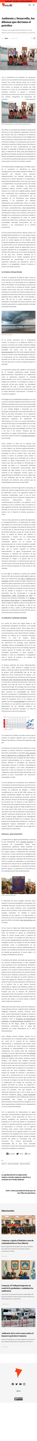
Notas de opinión (13, 1163)
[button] (34, 4)
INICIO (18, 1391)
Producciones (25, 1163)
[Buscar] (30, 4)
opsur (6, 38)
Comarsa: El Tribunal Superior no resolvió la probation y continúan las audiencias (17, 1288)
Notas (4, 1163)
